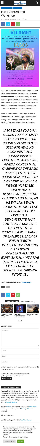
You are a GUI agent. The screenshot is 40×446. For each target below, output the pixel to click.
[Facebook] (3, 24)
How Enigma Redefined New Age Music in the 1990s (19, 316)
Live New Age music (7, 8)
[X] (8, 24)
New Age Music (17, 8)
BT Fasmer (6, 19)
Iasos (7, 287)
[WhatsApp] (18, 24)
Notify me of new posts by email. (13, 376)
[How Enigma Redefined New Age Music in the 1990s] (20, 308)
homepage (26, 282)
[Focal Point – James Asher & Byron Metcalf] (7, 308)
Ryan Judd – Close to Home (32, 315)
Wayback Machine (11, 402)
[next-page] (21, 320)
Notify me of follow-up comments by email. (16, 373)
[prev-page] (19, 320)
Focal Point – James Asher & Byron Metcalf (6, 316)
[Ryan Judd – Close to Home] (33, 308)
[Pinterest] (13, 24)
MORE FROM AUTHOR (27, 301)
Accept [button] (20, 441)
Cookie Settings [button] (9, 441)
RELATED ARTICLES (12, 301)
